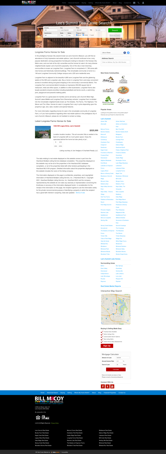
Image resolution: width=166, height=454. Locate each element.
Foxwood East (105, 155)
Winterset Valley (120, 249)
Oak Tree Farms (105, 197)
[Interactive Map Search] (116, 309)
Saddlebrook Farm (121, 215)
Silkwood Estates (120, 217)
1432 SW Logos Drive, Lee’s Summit (66, 126)
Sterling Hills (104, 220)
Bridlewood (104, 137)
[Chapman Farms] (123, 79)
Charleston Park (105, 142)
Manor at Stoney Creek (107, 173)
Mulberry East (104, 184)
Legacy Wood (104, 171)
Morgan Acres (120, 181)
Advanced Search (114, 35)
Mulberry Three (120, 184)
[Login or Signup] (143, 3)
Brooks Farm (119, 137)
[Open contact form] (134, 3)
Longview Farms (120, 171)
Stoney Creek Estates (107, 225)
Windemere (119, 244)
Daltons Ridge (120, 145)
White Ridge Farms (121, 241)
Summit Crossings (121, 225)
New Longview (120, 191)
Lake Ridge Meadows (122, 163)
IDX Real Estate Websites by (42, 452)
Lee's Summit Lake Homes (110, 259)
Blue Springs (119, 266)
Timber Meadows (120, 236)
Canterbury (104, 139)
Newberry (118, 194)
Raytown (118, 281)
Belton (102, 266)
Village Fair (119, 238)
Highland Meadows (106, 160)
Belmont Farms (105, 129)
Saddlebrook (104, 215)
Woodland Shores (121, 251)
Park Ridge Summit (106, 204)
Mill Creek (118, 178)
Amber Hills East (120, 121)
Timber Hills (104, 236)
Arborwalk (103, 124)
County (46, 28)
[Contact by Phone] (139, 3)
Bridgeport (119, 134)
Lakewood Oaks (120, 168)
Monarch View (105, 181)
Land (92, 35)
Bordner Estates (105, 132)
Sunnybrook (104, 228)
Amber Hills (104, 121)
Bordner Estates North (122, 132)
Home (79, 35)
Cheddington (119, 142)
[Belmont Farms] (108, 79)
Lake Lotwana (120, 273)
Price (77, 28)
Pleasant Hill (119, 279)
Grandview (119, 268)
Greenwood (104, 158)
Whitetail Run (104, 244)
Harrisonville (119, 271)
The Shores (119, 233)
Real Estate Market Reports (111, 286)
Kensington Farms (121, 160)
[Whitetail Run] (108, 90)
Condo (86, 35)
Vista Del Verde (105, 241)
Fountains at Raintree (107, 152)
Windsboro (104, 246)
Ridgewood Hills (120, 212)
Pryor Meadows (120, 210)
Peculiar (103, 279)
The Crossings (120, 228)
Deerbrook (104, 147)
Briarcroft (103, 134)
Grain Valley (104, 268)
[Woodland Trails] (108, 101)
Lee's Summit (106, 119)
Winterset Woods (105, 251)
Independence (105, 273)
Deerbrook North (120, 147)
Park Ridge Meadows (122, 202)
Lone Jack (118, 276)
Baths (69, 33)
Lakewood (118, 165)
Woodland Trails (105, 254)
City (61, 28)
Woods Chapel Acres (121, 254)
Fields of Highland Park (122, 150)
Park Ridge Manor (121, 199)
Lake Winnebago (105, 276)
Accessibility (65, 452)
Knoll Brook (104, 163)
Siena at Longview (106, 217)
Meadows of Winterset (122, 176)
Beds (61, 33)
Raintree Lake (104, 212)
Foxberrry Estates (121, 152)
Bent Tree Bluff (120, 129)
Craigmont (103, 145)
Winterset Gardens (121, 246)
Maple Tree (119, 173)
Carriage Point (120, 139)
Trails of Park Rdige (106, 238)
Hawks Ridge (119, 158)
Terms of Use (80, 192)
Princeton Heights (105, 210)
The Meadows (120, 231)
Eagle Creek (104, 150)
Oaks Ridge (119, 197)
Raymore (103, 281)
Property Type (80, 33)
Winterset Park (105, 249)
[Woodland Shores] (123, 90)
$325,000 (94, 130)
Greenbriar (119, 155)
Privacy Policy (55, 423)
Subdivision (47, 33)
